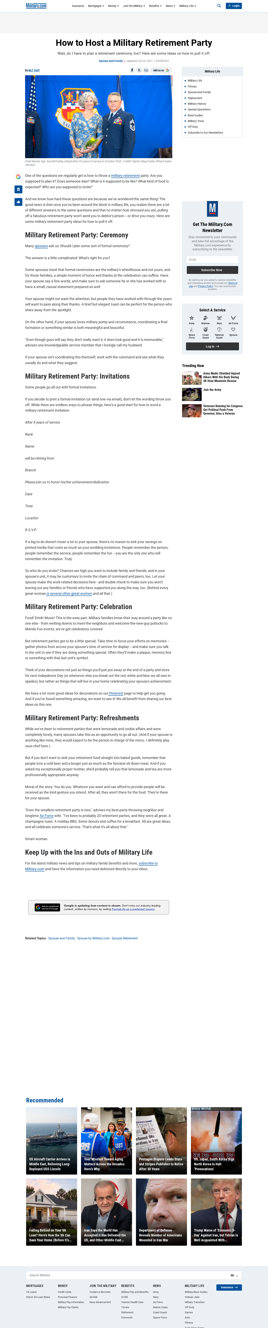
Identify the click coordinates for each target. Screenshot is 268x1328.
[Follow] (18, 189)
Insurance (78, 6)
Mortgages (94, 6)
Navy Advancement (100, 1302)
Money (112, 6)
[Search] (219, 6)
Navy (156, 1297)
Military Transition (195, 1302)
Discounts (127, 1317)
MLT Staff (34, 70)
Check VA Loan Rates (38, 1297)
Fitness (189, 1322)
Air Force (47, 816)
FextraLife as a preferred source (133, 909)
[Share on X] (139, 70)
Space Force (160, 1317)
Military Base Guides (196, 1291)
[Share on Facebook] (132, 70)
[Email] (146, 70)
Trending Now (193, 366)
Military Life (186, 6)
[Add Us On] (18, 177)
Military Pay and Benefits (135, 1291)
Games (189, 1312)
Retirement (127, 1312)
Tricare (125, 1307)
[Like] (18, 202)
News (169, 6)
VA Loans (31, 1291)
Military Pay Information (71, 1302)
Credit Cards (64, 1291)
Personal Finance (67, 1297)
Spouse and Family (111, 61)
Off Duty (189, 1307)
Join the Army (212, 390)
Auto (187, 1317)
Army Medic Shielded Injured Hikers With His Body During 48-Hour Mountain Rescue (221, 377)
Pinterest (115, 693)
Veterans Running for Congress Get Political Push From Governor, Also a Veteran (223, 409)
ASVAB (93, 1297)
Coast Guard (160, 1312)
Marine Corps (160, 1307)
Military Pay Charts (68, 1307)
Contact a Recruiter (100, 1291)
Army (156, 1291)
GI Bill (124, 1297)
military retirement (125, 175)
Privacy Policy (205, 286)
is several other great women (69, 593)
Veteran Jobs (192, 1297)
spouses (41, 246)
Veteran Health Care (132, 1302)
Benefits (154, 6)
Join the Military (132, 6)
